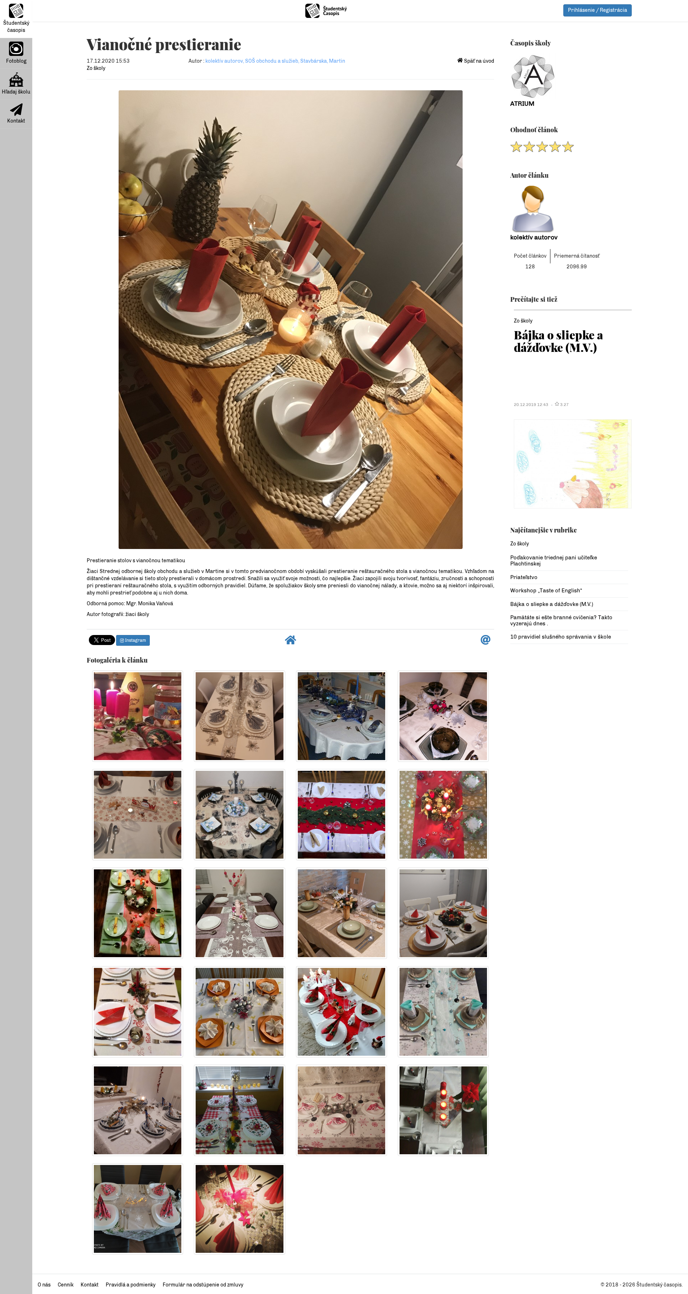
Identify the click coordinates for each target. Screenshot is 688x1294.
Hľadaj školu (16, 92)
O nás (44, 1285)
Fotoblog (16, 61)
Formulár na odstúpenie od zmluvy (203, 1285)
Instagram (135, 640)
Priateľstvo (524, 577)
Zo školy (96, 68)
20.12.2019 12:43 (531, 404)
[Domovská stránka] (290, 642)
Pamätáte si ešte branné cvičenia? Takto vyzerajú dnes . (561, 620)
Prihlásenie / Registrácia (597, 10)
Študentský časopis (16, 26)
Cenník (65, 1285)
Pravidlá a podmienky (131, 1285)
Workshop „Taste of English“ (546, 590)
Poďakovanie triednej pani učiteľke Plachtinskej (553, 560)
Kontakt (16, 121)
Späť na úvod (478, 61)
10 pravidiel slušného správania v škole (560, 637)
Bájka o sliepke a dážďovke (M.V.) (558, 341)
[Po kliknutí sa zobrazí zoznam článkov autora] (569, 209)
